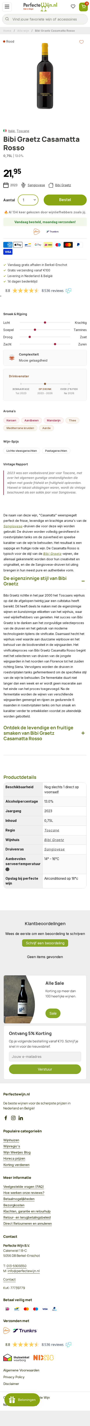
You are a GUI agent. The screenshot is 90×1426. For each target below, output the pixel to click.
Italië (11, 131)
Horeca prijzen (14, 1158)
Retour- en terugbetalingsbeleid (27, 1217)
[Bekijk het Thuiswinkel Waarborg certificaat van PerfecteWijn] (16, 1358)
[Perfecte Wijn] (40, 7)
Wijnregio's (11, 1146)
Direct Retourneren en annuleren (27, 1223)
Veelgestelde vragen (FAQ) (23, 1187)
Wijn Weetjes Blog (17, 1152)
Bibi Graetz (63, 185)
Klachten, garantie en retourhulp (27, 1211)
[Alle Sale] (45, 999)
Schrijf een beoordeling (45, 943)
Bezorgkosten (13, 1205)
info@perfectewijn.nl (24, 1271)
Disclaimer (11, 1384)
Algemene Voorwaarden (21, 1370)
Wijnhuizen (11, 1140)
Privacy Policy (13, 1377)
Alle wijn (23, 30)
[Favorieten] (73, 7)
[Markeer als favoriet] (81, 42)
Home (7, 30)
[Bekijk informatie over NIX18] (43, 1357)
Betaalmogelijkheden (19, 1199)
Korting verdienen (16, 1165)
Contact (9, 1279)
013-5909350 (16, 1266)
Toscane (23, 131)
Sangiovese (36, 185)
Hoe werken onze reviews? (23, 1193)
